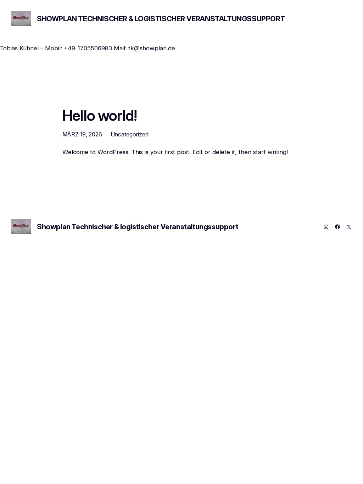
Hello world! (99, 115)
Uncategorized (130, 134)
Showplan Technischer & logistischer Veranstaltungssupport (161, 19)
